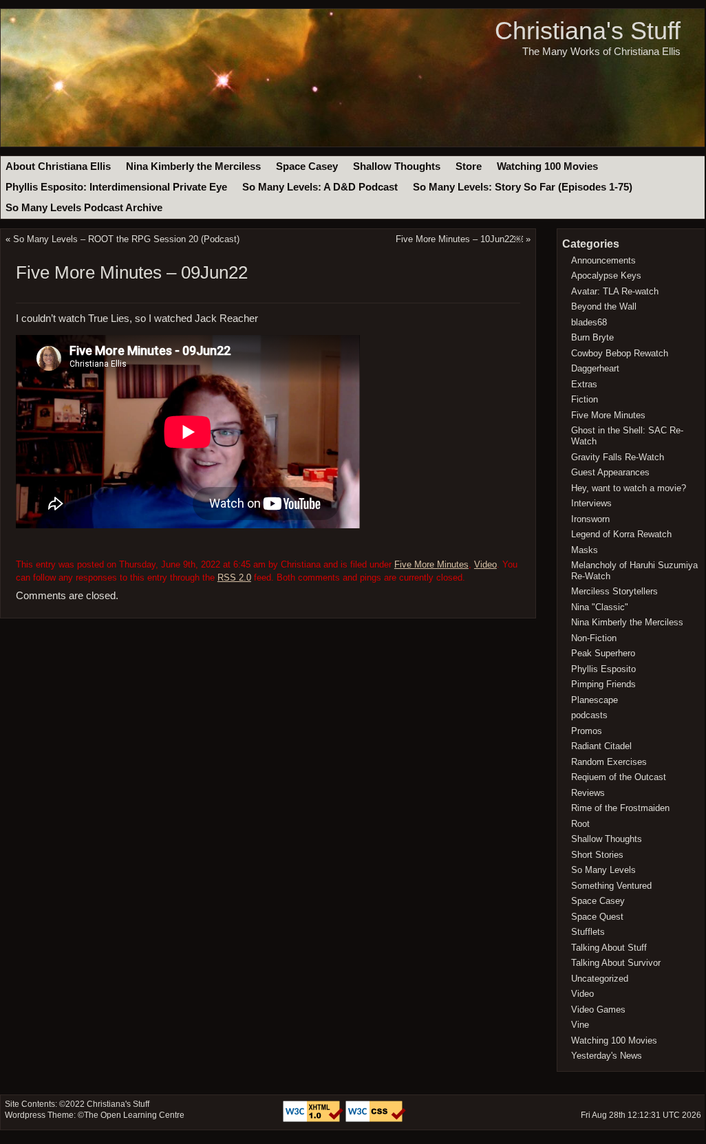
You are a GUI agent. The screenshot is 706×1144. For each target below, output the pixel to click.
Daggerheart (595, 368)
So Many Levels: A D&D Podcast (320, 187)
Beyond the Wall (604, 306)
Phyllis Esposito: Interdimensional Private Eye (116, 187)
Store (469, 166)
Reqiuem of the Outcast (618, 777)
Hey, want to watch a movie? (628, 488)
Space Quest (597, 916)
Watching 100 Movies (547, 166)
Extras (584, 384)
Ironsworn (590, 519)
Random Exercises (609, 762)
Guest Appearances (610, 472)
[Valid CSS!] (375, 1119)
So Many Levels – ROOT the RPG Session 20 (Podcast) (126, 239)
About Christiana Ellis (58, 166)
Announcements (603, 260)
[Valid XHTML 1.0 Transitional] (314, 1119)
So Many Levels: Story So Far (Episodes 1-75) (522, 187)
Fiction (584, 399)
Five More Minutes (431, 564)
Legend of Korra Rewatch (621, 534)
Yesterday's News (606, 1055)
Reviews (588, 793)
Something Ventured (611, 886)
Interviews (591, 503)
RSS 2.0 (234, 577)
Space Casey (307, 166)
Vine (580, 1024)
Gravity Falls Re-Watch (617, 457)
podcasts (589, 715)
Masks (584, 550)
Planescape (594, 700)
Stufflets (588, 932)
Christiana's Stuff (588, 31)
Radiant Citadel (601, 746)
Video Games (598, 1009)
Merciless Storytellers (614, 591)
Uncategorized (599, 978)
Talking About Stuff (609, 947)
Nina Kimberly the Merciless (193, 166)
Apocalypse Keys (606, 275)
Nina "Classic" (599, 607)
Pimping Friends (603, 684)
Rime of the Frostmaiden (620, 808)
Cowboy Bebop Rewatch (619, 353)
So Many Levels (603, 870)
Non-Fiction (594, 638)
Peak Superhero (603, 653)
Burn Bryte (592, 337)
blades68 (589, 322)
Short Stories (597, 855)
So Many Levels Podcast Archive (84, 207)
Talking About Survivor (616, 963)
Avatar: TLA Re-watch (615, 291)
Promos (586, 731)
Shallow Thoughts (396, 166)
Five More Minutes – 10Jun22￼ (459, 239)
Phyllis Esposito (603, 669)
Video (485, 564)
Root (580, 824)
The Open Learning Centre (134, 1115)
